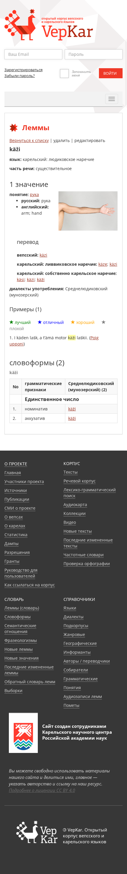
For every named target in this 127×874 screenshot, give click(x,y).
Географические (80, 643)
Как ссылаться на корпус (29, 585)
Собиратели (76, 670)
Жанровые (74, 634)
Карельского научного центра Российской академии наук (77, 735)
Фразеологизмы (20, 640)
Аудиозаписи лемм (83, 696)
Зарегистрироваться (23, 69)
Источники (15, 490)
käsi (21, 279)
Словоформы (17, 616)
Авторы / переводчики (87, 661)
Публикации (16, 499)
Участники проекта (24, 481)
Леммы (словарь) (21, 608)
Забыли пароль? (19, 75)
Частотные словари (84, 554)
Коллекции (75, 513)
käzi (43, 255)
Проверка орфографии (87, 563)
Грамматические (81, 678)
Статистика (15, 534)
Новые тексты (78, 531)
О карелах (14, 526)
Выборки (13, 690)
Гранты (11, 561)
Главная (12, 472)
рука (34, 194)
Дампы (11, 543)
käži (41, 279)
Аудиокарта (75, 504)
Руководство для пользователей (21, 573)
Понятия (72, 687)
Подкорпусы (76, 625)
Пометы (71, 705)
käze (102, 264)
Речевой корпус (80, 481)
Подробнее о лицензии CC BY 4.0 (42, 790)
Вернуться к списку (29, 140)
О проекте (15, 464)
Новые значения (21, 658)
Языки (70, 608)
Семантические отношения (20, 628)
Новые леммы (18, 649)
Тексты (71, 472)
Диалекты (74, 616)
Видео (70, 522)
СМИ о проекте (19, 508)
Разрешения (17, 552)
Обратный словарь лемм (29, 681)
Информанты (77, 652)
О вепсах (13, 517)
